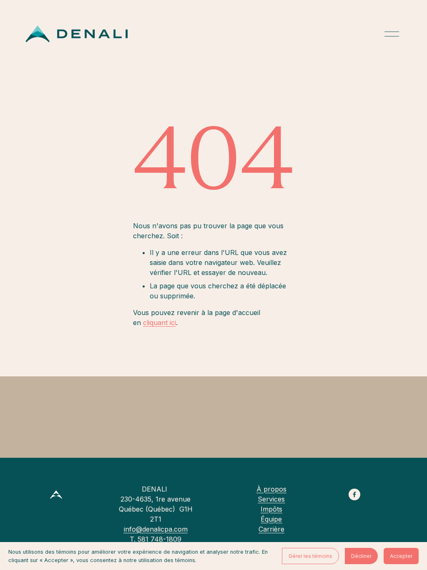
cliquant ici (159, 322)
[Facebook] (354, 494)
